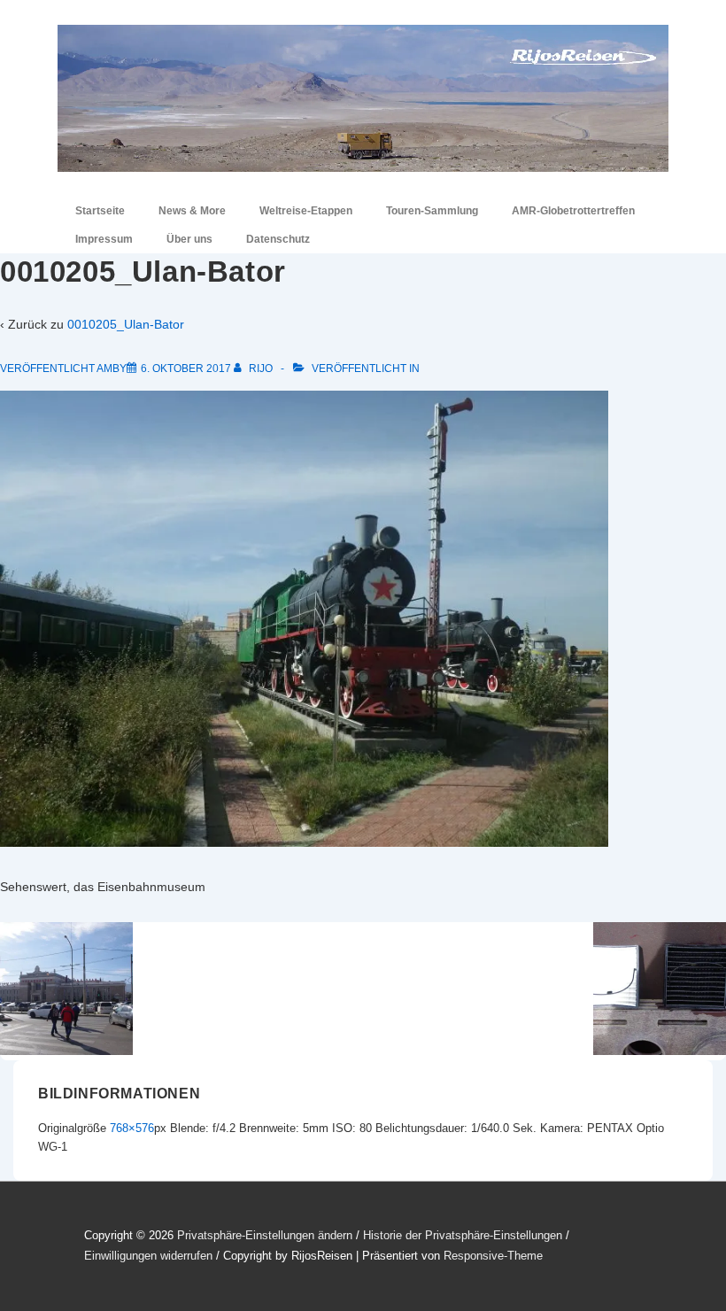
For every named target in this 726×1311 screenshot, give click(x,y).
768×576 (132, 1128)
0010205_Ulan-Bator (125, 324)
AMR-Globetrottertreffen (573, 211)
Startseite (100, 211)
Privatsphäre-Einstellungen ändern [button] (264, 1235)
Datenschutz (278, 239)
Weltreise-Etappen (305, 211)
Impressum (104, 239)
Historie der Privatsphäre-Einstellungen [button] (462, 1235)
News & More (192, 211)
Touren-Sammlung (432, 211)
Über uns (189, 239)
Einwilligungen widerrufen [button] (148, 1255)
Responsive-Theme (493, 1255)
